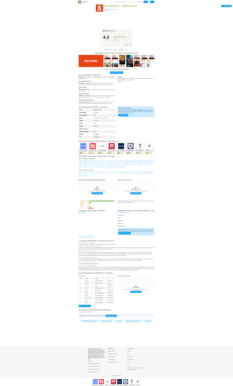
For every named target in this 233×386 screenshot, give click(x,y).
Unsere (148, 164)
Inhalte (80, 172)
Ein (112, 172)
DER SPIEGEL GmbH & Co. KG (123, 212)
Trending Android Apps (112, 356)
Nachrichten (110, 164)
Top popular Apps (111, 359)
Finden (128, 172)
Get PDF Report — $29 (123, 115)
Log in (152, 1)
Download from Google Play (117, 72)
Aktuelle (139, 164)
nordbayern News (130, 150)
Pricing (134, 1)
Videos (80, 175)
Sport (132, 164)
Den (92, 166)
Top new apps (148, 321)
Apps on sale (118, 321)
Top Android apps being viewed (94, 363)
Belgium (86, 295)
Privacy (128, 353)
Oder (144, 164)
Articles (128, 362)
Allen (120, 161)
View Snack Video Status (92, 371)
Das (111, 166)
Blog (128, 365)
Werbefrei (111, 161)
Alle (119, 166)
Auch (85, 164)
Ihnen (115, 166)
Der (105, 164)
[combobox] (120, 2)
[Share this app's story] (126, 44)
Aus (97, 164)
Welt (115, 164)
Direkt (138, 161)
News (136, 164)
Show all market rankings (85, 305)
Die (122, 164)
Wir (103, 166)
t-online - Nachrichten (102, 150)
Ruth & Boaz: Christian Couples (94, 366)
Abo (123, 161)
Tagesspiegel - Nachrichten (140, 150)
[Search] (126, 2)
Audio (152, 161)
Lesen (100, 166)
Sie (118, 164)
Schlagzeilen (85, 161)
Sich (92, 172)
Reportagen (133, 161)
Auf (88, 166)
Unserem (142, 161)
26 (94, 128)
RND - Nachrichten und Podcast (83, 150)
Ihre (132, 172)
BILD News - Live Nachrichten (93, 150)
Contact (128, 351)
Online (120, 172)
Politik (101, 164)
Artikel (123, 166)
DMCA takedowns (130, 359)
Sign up (145, 1)
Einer (116, 161)
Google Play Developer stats (113, 353)
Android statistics (111, 351)
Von (107, 166)
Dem (84, 172)
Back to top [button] (230, 374)
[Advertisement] (115, 20)
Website (119, 218)
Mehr (99, 161)
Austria (86, 288)
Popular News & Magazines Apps (90, 321)
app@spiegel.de (120, 215)
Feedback (85, 175)
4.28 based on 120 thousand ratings (101, 117)
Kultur (90, 161)
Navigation (147, 161)
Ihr (115, 172)
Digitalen (102, 161)
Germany (87, 280)
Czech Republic (88, 297)
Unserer (96, 172)
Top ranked (96, 120)
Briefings (128, 161)
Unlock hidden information (97, 193)
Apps (130, 1)
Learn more (130, 113)
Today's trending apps (106, 321)
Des (107, 161)
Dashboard (139, 1)
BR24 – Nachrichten (121, 150)
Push (96, 166)
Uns (88, 172)
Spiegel (80, 161)
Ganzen (94, 161)
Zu (151, 164)
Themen (123, 172)
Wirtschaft (127, 164)
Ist (108, 172)
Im (100, 172)
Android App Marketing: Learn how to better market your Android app (135, 368)
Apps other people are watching (133, 321)
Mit (80, 166)
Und (93, 164)
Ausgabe (89, 164)
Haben (136, 172)
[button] (135, 220)
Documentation (130, 356)
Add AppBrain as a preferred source (87, 236)
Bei (139, 172)
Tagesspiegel (144, 172)
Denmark (87, 300)
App (84, 166)
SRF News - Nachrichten (112, 150)
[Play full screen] (130, 44)
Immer (104, 172)
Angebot (80, 164)
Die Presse (148, 150)
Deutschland (150, 172)
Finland (86, 302)
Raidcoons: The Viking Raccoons (94, 369)
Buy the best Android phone (113, 362)
